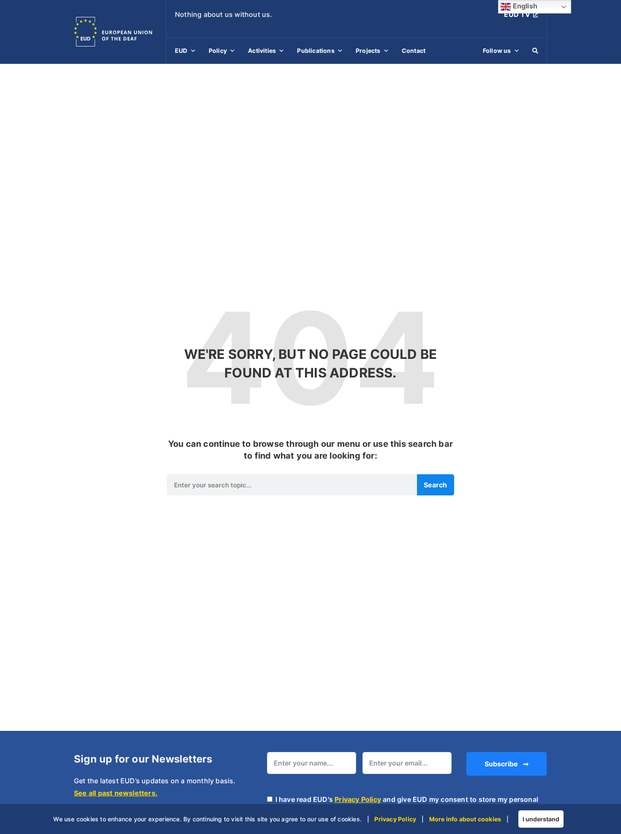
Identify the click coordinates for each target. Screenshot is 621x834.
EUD (181, 50)
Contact (413, 50)
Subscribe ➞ (506, 764)
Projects (368, 50)
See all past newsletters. (116, 793)
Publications (315, 50)
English (524, 6)
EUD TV (517, 14)
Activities (262, 50)
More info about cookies (465, 819)
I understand (541, 819)
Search (435, 485)
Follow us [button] (497, 50)
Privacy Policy (358, 799)
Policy (218, 50)
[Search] (535, 50)
